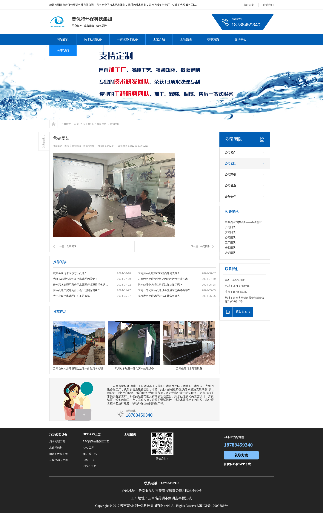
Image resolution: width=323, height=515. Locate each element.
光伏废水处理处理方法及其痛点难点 (159, 296)
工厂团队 (230, 242)
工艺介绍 (159, 39)
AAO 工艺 (88, 447)
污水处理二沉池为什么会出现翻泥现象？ (76, 290)
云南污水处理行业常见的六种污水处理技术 (163, 279)
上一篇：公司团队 (66, 246)
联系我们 (268, 5)
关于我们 (63, 50)
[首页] (53, 124)
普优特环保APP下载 (237, 464)
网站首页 (63, 39)
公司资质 (230, 185)
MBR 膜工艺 (90, 454)
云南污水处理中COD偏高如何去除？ (159, 273)
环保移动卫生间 (58, 460)
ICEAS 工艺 (89, 466)
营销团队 (230, 232)
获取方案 (249, 5)
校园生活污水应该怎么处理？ (70, 273)
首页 (76, 123)
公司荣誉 (230, 174)
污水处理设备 (93, 39)
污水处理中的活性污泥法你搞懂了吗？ (160, 284)
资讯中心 (240, 39)
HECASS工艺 (92, 434)
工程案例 (186, 39)
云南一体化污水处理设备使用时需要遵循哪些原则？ (166, 290)
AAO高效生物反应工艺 (96, 441)
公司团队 (102, 123)
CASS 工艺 (89, 460)
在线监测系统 (120, 50)
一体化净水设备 (127, 39)
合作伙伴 (230, 196)
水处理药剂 (55, 447)
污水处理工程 (57, 441)
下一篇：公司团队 (200, 246)
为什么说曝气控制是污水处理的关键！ (75, 279)
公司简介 (230, 152)
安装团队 (230, 247)
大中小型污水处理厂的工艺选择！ (72, 296)
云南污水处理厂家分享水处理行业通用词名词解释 (81, 284)
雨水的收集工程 (58, 454)
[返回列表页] (44, 141)
